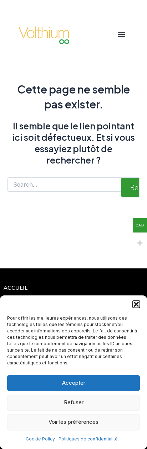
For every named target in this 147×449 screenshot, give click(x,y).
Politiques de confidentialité (88, 439)
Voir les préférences (73, 421)
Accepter (73, 382)
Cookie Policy (40, 439)
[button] (136, 304)
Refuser (73, 402)
